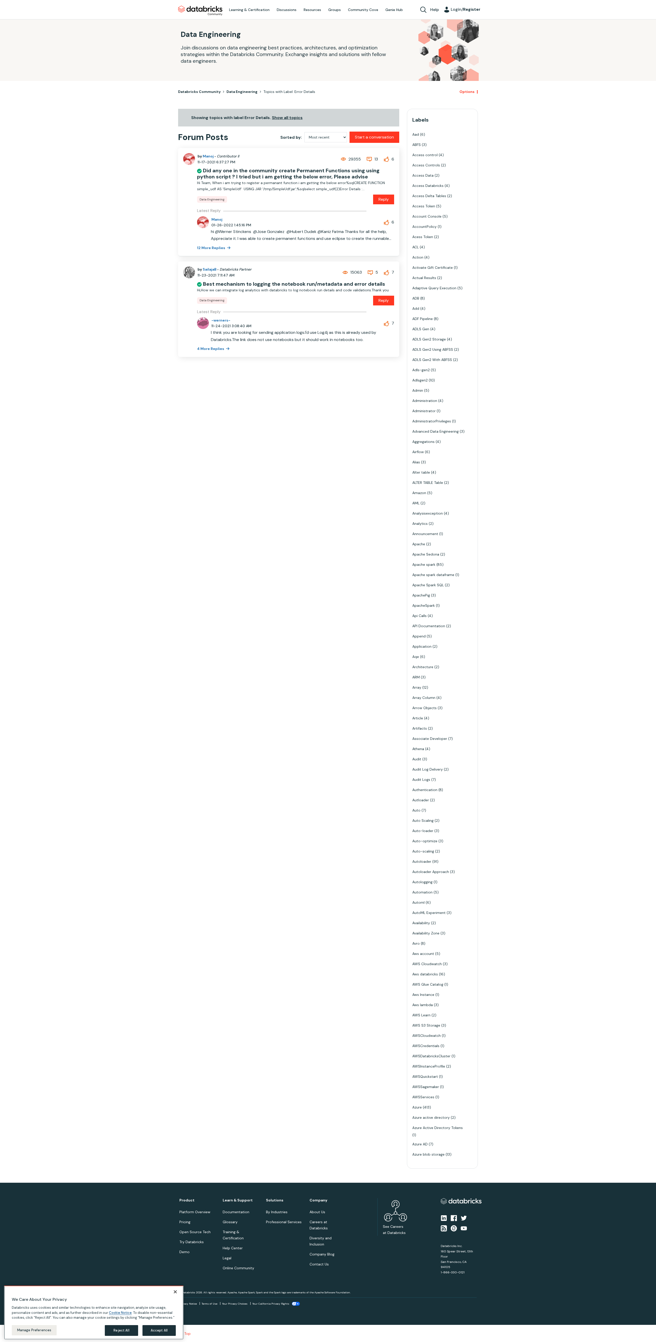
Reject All (121, 1330)
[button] (414, 657)
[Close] (175, 1291)
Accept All (159, 1330)
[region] (93, 1312)
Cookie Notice (120, 1312)
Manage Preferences (34, 1330)
